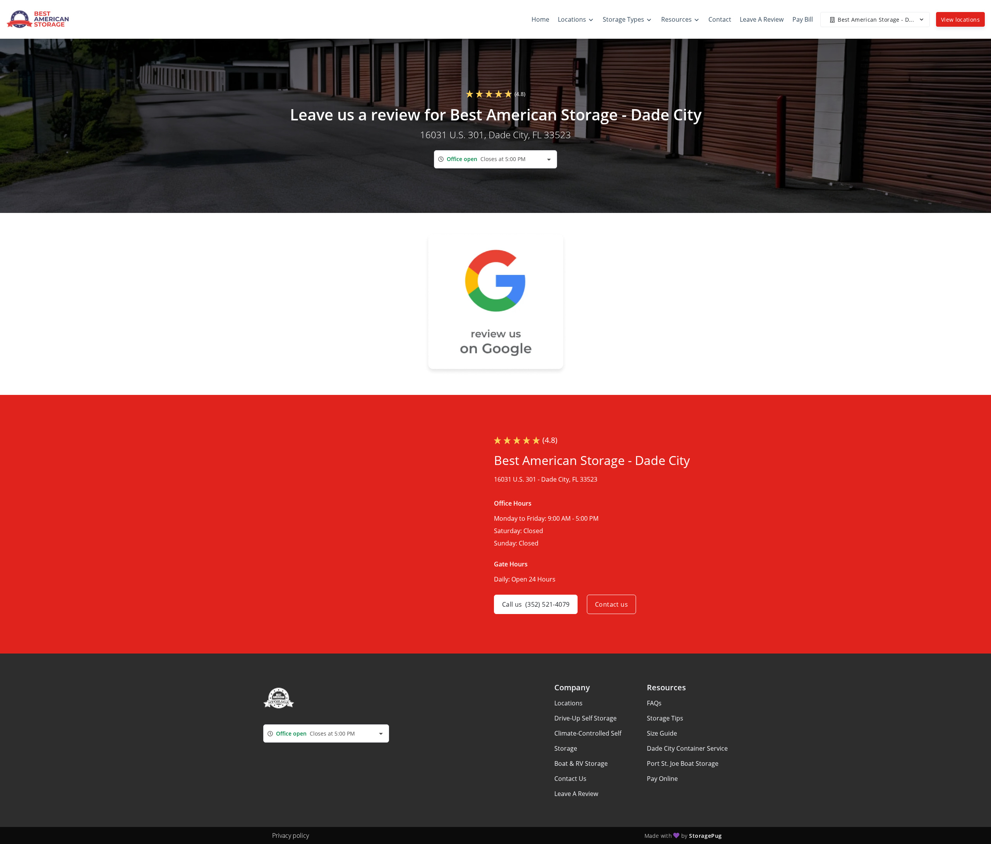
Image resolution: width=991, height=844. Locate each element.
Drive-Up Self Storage (585, 718)
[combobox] (495, 159)
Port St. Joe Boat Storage (682, 763)
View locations (960, 19)
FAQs (654, 703)
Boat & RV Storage (581, 763)
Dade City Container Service (687, 748)
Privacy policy (290, 835)
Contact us (611, 604)
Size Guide (662, 733)
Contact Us (570, 778)
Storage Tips (665, 718)
